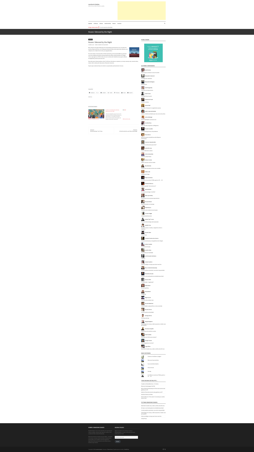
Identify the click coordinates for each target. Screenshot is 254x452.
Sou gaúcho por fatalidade (147, 252)
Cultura (101, 23)
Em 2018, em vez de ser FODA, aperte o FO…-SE (152, 180)
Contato (119, 23)
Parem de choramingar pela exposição (149, 221)
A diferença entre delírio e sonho (148, 331)
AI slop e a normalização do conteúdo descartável (152, 276)
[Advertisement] (142, 10)
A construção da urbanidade (147, 312)
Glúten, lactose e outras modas (148, 162)
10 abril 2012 (91, 44)
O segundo (143, 294)
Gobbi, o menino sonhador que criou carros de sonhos (153, 113)
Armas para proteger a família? (148, 192)
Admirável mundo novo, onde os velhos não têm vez (153, 349)
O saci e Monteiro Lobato (147, 150)
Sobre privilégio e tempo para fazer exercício (151, 264)
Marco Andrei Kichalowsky (101, 44)
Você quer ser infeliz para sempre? (149, 337)
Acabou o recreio (145, 102)
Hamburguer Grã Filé (150, 386)
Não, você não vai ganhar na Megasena (149, 125)
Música (90, 39)
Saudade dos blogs (145, 174)
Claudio (143, 384)
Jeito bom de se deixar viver (147, 300)
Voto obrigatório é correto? (147, 343)
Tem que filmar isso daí (146, 96)
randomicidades (93, 4)
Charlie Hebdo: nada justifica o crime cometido (151, 306)
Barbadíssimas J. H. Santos (152, 384)
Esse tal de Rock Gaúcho (153, 364)
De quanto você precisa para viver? (149, 144)
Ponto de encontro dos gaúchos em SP (153, 392)
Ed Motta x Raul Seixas (146, 156)
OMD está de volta (126, 119)
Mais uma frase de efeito (153, 360)
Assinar (117, 441)
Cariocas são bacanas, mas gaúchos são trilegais (152, 240)
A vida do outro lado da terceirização (149, 210)
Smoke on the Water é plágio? (154, 356)
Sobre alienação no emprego (147, 204)
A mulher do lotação (145, 246)
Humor (114, 23)
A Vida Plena (144, 235)
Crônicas (96, 23)
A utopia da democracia (146, 216)
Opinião (90, 23)
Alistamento (144, 84)
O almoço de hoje (145, 318)
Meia (151, 394)
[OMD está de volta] (131, 113)
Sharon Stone (151, 367)
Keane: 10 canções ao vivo (93, 119)
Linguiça (143, 258)
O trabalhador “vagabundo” (147, 282)
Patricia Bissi (144, 396)
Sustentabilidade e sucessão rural (148, 119)
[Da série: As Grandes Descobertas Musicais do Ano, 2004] (114, 114)
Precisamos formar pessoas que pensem (150, 198)
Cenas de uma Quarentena (147, 90)
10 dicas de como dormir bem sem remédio (150, 168)
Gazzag (149, 371)
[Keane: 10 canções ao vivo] (96, 113)
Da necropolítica (145, 288)
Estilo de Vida (108, 23)
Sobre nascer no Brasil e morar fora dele (150, 72)
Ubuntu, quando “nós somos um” (148, 186)
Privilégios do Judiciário (146, 78)
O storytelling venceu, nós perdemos (149, 131)
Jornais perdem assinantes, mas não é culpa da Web (153, 270)
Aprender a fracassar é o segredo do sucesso (110, 27)
